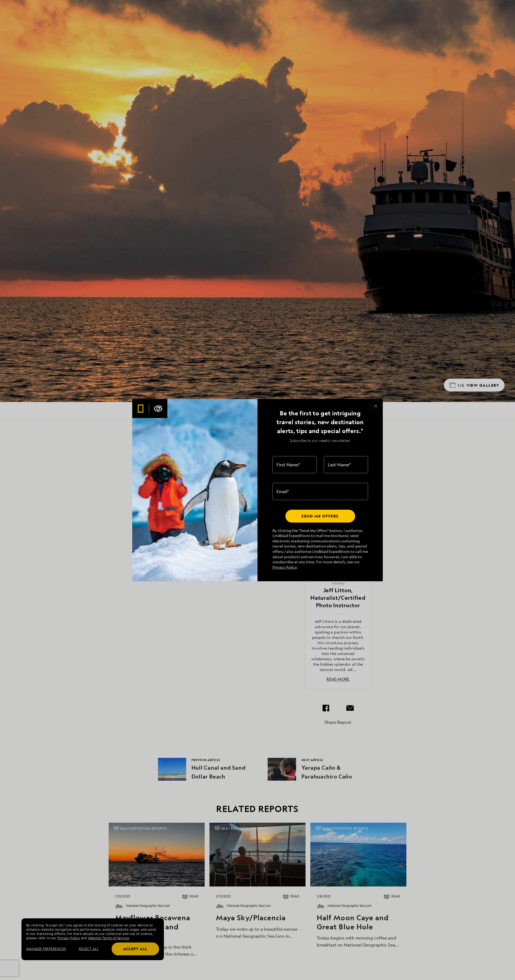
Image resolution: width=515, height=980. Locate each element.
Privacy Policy (285, 567)
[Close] (375, 406)
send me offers (320, 516)
